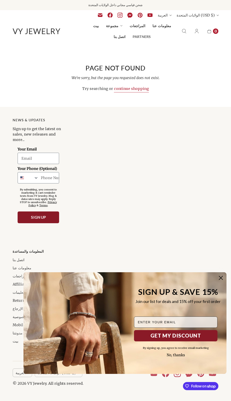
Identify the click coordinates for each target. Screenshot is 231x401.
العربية (163, 15)
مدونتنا (18, 333)
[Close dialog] (220, 277)
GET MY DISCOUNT (175, 335)
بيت (96, 25)
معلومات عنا (161, 25)
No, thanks (176, 355)
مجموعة (112, 25)
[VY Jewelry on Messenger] (130, 15)
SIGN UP (38, 217)
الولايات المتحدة (196, 15)
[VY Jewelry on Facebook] (110, 15)
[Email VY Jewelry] (100, 15)
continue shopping (131, 88)
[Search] (184, 31)
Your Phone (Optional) (37, 168)
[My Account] (196, 31)
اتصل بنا (119, 36)
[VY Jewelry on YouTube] (150, 15)
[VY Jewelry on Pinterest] (140, 15)
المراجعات (137, 25)
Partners (142, 36)
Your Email (27, 149)
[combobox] (28, 177)
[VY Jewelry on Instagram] (120, 15)
